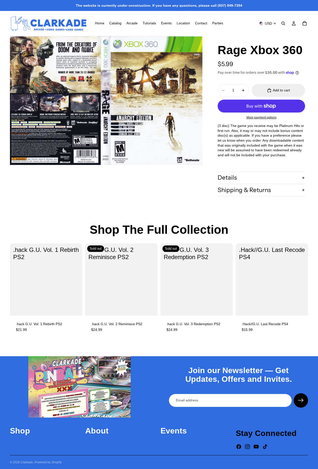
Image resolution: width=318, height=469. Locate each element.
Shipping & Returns (244, 190)
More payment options (261, 117)
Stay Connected (266, 433)
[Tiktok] (265, 447)
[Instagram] (247, 447)
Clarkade (27, 462)
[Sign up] (301, 400)
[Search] (283, 23)
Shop (20, 430)
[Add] (74, 308)
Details (227, 177)
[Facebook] (239, 447)
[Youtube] (256, 447)
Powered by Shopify (48, 462)
